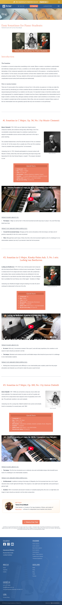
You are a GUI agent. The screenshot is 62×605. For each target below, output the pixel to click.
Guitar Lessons (36, 545)
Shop (34, 569)
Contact (34, 576)
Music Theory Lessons (38, 554)
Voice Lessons (36, 552)
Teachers (5, 569)
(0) (22, 6)
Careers (5, 571)
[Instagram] (8, 544)
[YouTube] (12, 544)
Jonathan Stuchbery (7, 555)
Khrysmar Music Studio (8, 552)
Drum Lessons (36, 550)
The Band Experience (37, 558)
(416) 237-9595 (48, 6)
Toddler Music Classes (38, 556)
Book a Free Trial (32, 522)
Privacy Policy (6, 597)
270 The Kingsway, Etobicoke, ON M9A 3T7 (13, 589)
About (4, 567)
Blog (4, 14)
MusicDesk (18, 509)
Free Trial (34, 6)
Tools (34, 574)
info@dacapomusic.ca (8, 587)
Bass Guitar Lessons (37, 548)
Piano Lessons (36, 543)
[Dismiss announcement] (59, 2)
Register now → (44, 2)
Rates (34, 567)
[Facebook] (4, 544)
